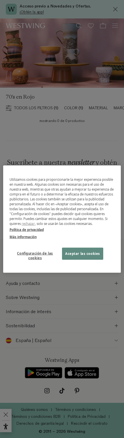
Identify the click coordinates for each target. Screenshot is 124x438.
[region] (62, 219)
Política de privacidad (27, 230)
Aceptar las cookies (82, 253)
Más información (23, 237)
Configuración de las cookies (35, 255)
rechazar (28, 223)
